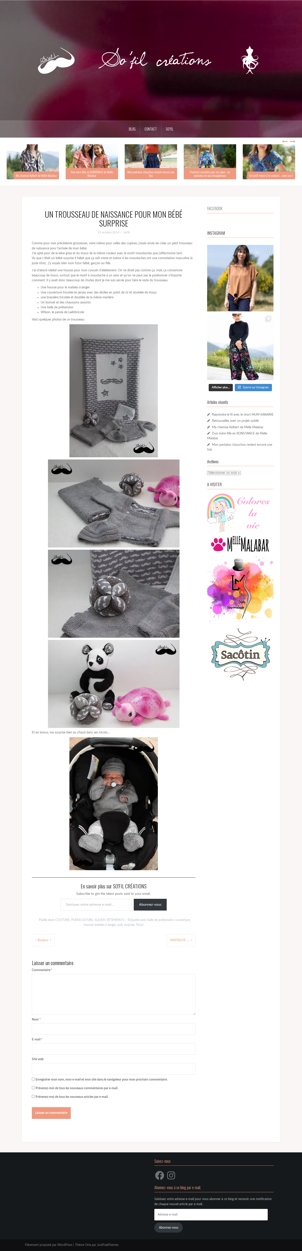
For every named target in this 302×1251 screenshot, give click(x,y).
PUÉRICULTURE (82, 920)
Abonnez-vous (150, 904)
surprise (129, 925)
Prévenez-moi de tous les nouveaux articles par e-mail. (72, 1097)
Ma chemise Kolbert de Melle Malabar (36, 175)
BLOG (132, 129)
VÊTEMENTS (115, 920)
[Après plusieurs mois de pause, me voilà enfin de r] (240, 278)
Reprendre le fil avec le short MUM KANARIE (242, 414)
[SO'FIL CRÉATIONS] (151, 60)
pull (119, 925)
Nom (36, 1019)
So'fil (127, 232)
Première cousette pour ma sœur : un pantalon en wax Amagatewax (210, 174)
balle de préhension (160, 920)
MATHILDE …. (180, 940)
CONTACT (151, 129)
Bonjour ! (44, 940)
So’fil (169, 129)
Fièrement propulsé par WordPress (48, 1245)
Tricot (139, 925)
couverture (182, 920)
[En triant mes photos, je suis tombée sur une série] (240, 347)
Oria (88, 1245)
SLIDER (100, 920)
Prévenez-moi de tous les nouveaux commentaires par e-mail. (77, 1088)
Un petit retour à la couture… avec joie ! (271, 175)
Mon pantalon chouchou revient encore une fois (150, 174)
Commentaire (42, 970)
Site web (38, 1059)
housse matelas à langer (100, 925)
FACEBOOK (214, 208)
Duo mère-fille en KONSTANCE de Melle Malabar (92, 174)
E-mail (37, 1039)
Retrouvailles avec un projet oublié (235, 420)
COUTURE (62, 920)
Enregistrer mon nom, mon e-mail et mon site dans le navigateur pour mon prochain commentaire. (102, 1079)
